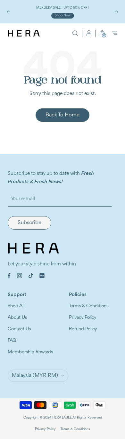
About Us (17, 317)
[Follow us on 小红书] (42, 275)
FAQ (12, 340)
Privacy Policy (82, 317)
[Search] (75, 33)
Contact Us (19, 329)
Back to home (62, 115)
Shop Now (63, 15)
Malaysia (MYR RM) (35, 375)
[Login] (89, 33)
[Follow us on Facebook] (9, 275)
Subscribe (29, 222)
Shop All (16, 306)
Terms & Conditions (88, 306)
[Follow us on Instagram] (19, 275)
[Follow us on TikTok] (31, 275)
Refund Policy (83, 329)
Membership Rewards (30, 352)
